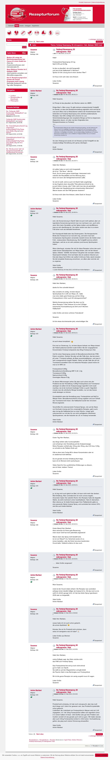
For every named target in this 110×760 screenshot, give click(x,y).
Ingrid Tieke (67, 740)
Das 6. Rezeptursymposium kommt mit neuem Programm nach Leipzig (17, 79)
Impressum (87, 2)
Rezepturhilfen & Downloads (16, 98)
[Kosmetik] (16, 35)
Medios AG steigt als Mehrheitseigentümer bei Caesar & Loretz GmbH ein (16, 59)
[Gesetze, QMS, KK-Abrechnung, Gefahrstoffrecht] (51, 35)
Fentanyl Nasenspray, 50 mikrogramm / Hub (65, 50)
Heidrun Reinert (76, 740)
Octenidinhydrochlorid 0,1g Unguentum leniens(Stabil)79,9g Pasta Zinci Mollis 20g (15, 140)
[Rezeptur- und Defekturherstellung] (10, 35)
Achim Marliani (10, 114)
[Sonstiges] (58, 35)
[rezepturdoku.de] (31, 98)
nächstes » (100, 39)
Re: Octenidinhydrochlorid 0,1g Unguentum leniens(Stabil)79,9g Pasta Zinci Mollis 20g (16, 128)
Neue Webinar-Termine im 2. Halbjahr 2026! (17, 70)
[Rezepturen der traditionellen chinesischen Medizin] (37, 35)
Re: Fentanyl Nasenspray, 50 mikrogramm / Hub (67, 91)
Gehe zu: (87, 745)
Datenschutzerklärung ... (48, 757)
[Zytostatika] (23, 35)
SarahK (20, 121)
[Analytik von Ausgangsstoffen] (44, 35)
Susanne (34, 50)
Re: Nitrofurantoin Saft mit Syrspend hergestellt (15, 150)
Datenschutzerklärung (98, 2)
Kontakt (81, 2)
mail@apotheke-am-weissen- (14, 152)
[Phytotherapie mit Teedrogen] (30, 35)
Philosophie (14, 101)
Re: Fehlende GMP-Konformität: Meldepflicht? (15, 112)
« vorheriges (92, 39)
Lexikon (13, 96)
